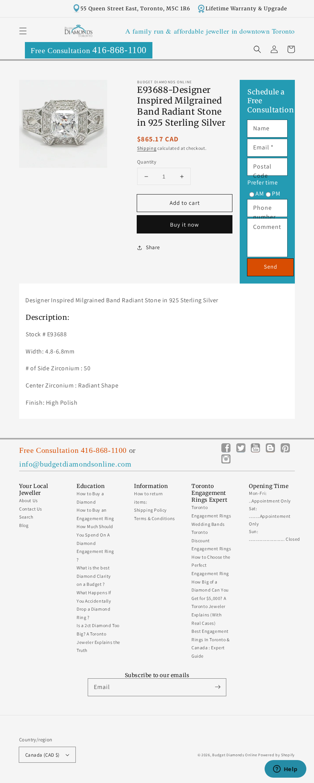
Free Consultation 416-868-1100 (73, 450)
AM (259, 194)
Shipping (147, 148)
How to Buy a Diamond (90, 498)
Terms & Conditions (154, 518)
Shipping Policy (150, 510)
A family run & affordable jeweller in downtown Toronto (210, 31)
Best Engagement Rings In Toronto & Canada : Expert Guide (210, 643)
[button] (23, 31)
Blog (23, 525)
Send (270, 266)
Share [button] (153, 247)
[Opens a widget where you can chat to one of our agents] (285, 769)
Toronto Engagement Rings (211, 511)
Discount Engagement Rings (211, 545)
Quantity (146, 162)
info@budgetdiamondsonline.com (75, 464)
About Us (28, 500)
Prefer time (262, 182)
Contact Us (30, 509)
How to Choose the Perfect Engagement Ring (210, 565)
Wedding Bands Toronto (208, 528)
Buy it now (184, 224)
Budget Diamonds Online (234, 754)
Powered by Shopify (276, 754)
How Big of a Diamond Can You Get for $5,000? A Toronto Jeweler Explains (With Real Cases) (210, 602)
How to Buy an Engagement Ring (95, 514)
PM (276, 194)
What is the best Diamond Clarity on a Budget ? (94, 576)
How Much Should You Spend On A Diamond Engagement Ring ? (95, 543)
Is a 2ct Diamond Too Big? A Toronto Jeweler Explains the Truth (98, 638)
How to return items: (148, 498)
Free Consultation (89, 50)
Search (26, 517)
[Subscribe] (217, 687)
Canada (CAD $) (42, 755)
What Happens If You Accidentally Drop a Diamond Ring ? (94, 605)
